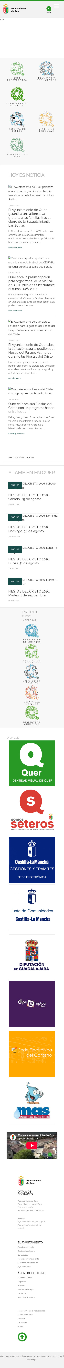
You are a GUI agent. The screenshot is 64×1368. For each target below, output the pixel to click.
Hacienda (22, 1293)
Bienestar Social (25, 1278)
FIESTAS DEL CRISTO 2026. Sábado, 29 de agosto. (29, 497)
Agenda (15, 485)
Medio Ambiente (25, 1315)
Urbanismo (22, 1322)
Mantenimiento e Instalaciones (31, 1311)
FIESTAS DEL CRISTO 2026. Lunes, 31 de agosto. (29, 561)
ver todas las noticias (21, 457)
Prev (10, 180)
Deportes (22, 1282)
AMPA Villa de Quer (32, 682)
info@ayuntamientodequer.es (31, 1210)
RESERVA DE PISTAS (17, 130)
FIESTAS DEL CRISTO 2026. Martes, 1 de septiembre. (29, 593)
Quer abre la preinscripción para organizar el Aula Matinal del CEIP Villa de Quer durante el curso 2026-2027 (31, 283)
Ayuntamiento (14, 378)
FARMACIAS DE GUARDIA (17, 104)
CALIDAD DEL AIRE (17, 155)
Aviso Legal (32, 1360)
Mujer (20, 1326)
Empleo (21, 1285)
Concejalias (23, 1255)
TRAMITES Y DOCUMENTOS (47, 79)
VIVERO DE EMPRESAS (47, 130)
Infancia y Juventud (26, 1297)
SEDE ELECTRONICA (17, 79)
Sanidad (21, 1318)
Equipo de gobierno (26, 1251)
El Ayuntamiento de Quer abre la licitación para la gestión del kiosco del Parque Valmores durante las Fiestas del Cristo (31, 350)
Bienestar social (15, 247)
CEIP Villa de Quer (32, 703)
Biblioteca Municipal (32, 723)
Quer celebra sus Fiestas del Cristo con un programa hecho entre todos (31, 408)
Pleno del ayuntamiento (28, 1259)
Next (13, 180)
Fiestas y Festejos (16, 433)
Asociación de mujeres (32, 641)
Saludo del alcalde (26, 1247)
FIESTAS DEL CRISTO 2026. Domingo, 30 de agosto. (29, 529)
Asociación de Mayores (32, 662)
